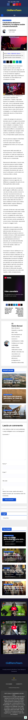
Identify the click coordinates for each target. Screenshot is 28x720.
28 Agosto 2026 (9, 541)
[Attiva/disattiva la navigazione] (14, 15)
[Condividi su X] (7, 62)
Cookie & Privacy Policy (14, 687)
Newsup (22, 669)
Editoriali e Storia (7, 20)
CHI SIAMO (9, 684)
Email (4, 472)
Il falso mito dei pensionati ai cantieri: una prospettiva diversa (9, 311)
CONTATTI (19, 684)
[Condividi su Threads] (11, 62)
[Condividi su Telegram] (17, 62)
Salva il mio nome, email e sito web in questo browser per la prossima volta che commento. (14, 493)
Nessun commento (10, 544)
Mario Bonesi (12, 30)
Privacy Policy (5, 518)
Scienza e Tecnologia (8, 535)
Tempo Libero (7, 568)
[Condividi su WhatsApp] (14, 62)
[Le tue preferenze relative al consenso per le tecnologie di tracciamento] (25, 717)
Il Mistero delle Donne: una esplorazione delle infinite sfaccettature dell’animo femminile (19, 312)
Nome (5, 463)
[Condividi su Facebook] (4, 62)
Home (9, 53)
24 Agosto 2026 (9, 590)
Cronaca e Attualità (8, 551)
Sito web (5, 481)
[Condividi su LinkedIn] (20, 62)
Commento (6, 434)
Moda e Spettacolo (8, 584)
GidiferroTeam (14, 10)
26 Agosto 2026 (9, 574)
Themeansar (14, 671)
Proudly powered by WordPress (10, 669)
